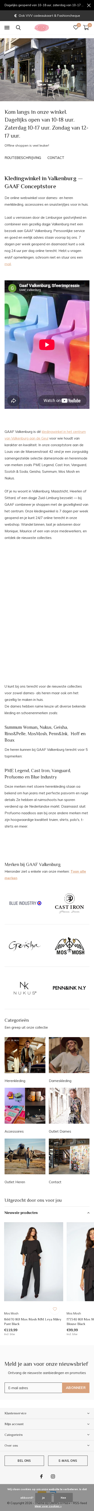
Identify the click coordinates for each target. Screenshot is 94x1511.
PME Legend (17, 770)
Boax (10, 740)
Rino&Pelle (15, 733)
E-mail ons (68, 1460)
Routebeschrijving (23, 158)
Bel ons (24, 1460)
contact (55, 158)
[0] (86, 27)
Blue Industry (44, 776)
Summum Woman (21, 727)
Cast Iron (40, 770)
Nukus (46, 727)
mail (8, 264)
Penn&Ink (58, 733)
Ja (43, 1497)
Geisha (60, 727)
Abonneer (76, 1387)
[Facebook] (41, 1476)
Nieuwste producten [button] (21, 1213)
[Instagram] (53, 1476)
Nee (63, 1497)
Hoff (75, 733)
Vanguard (61, 770)
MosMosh (37, 733)
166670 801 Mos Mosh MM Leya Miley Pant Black (32, 1321)
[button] (7, 27)
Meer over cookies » (48, 1506)
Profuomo (14, 776)
